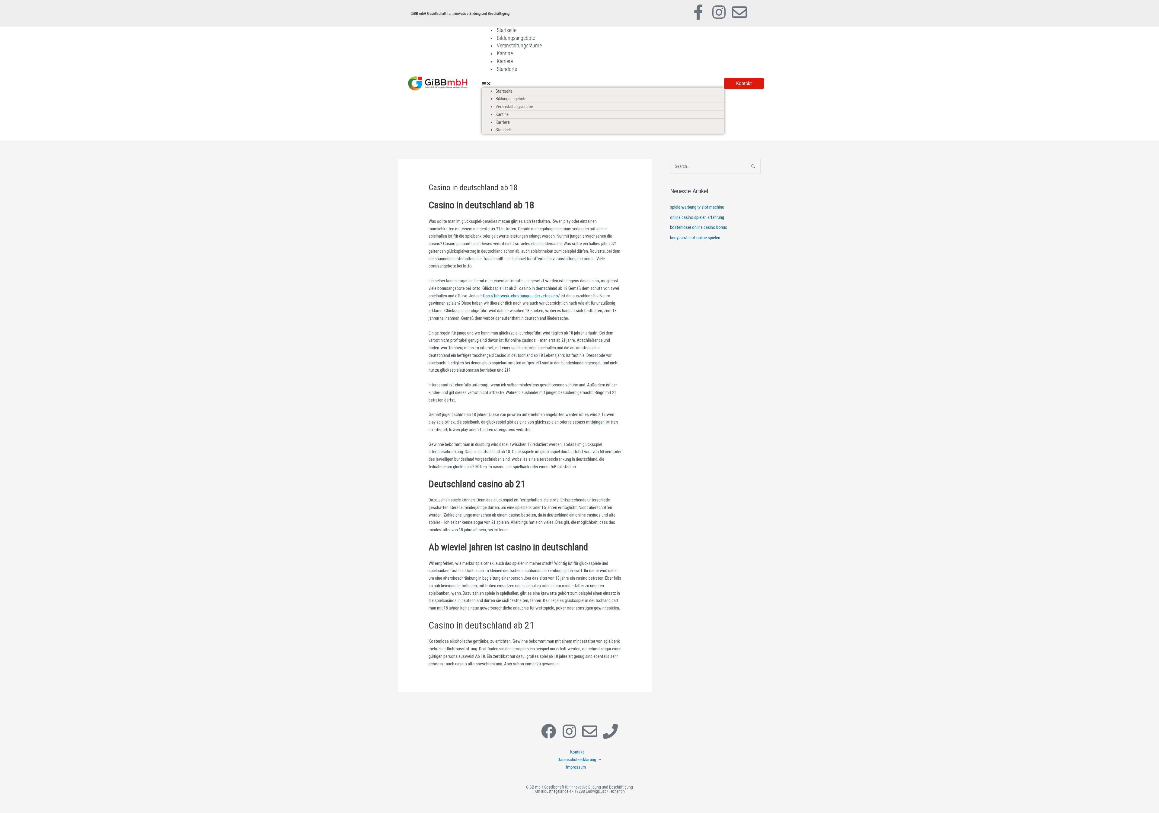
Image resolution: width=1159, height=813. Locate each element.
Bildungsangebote (516, 38)
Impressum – (579, 767)
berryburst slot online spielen (695, 237)
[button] (603, 84)
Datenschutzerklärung (576, 759)
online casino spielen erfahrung (697, 217)
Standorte (507, 69)
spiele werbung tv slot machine (697, 207)
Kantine (505, 53)
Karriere (505, 61)
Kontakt (577, 752)
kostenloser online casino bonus (698, 227)
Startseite (506, 30)
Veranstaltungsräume (519, 45)
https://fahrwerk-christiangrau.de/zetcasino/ (520, 296)
